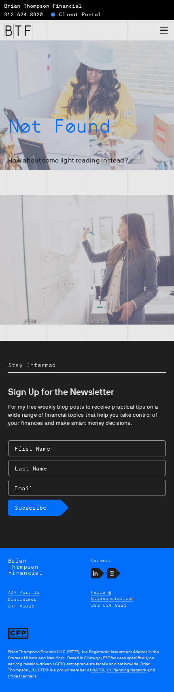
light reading (80, 160)
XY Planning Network (126, 670)
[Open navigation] (164, 32)
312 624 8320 (23, 14)
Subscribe (31, 507)
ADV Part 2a (24, 592)
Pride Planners (22, 676)
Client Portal (80, 14)
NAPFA (97, 670)
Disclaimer (22, 599)
